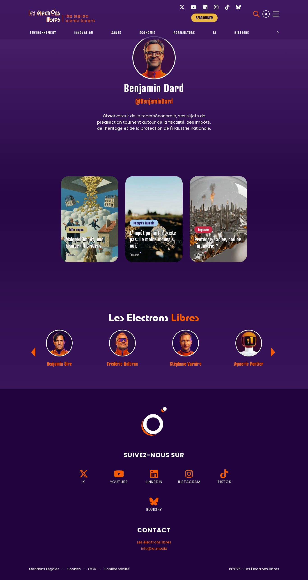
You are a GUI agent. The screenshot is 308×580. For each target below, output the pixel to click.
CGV (92, 569)
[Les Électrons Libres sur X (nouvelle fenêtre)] (181, 7)
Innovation (83, 33)
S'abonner (204, 17)
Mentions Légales (44, 569)
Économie (148, 33)
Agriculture (184, 33)
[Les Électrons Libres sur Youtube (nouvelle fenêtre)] (193, 7)
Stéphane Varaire (185, 363)
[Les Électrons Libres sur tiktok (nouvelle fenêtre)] (227, 7)
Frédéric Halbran (122, 363)
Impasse (203, 229)
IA (214, 33)
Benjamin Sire (59, 363)
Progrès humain (143, 223)
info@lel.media (154, 549)
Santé (116, 33)
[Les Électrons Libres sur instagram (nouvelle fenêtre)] (216, 7)
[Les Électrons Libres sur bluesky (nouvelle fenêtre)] (238, 7)
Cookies (74, 569)
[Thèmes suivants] (267, 32)
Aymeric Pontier (248, 363)
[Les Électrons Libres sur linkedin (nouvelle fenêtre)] (205, 7)
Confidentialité (117, 569)
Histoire (241, 33)
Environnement (43, 33)
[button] (274, 352)
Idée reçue (76, 229)
